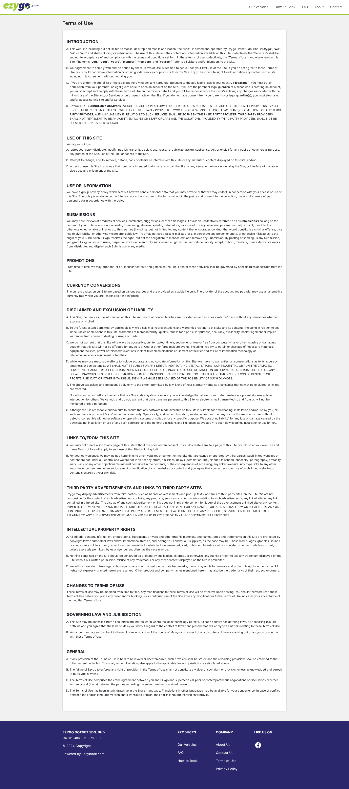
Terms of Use (226, 761)
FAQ (305, 7)
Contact (336, 7)
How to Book (188, 761)
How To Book (285, 7)
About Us (223, 745)
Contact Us (224, 753)
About (319, 7)
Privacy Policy (227, 769)
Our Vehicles (258, 7)
